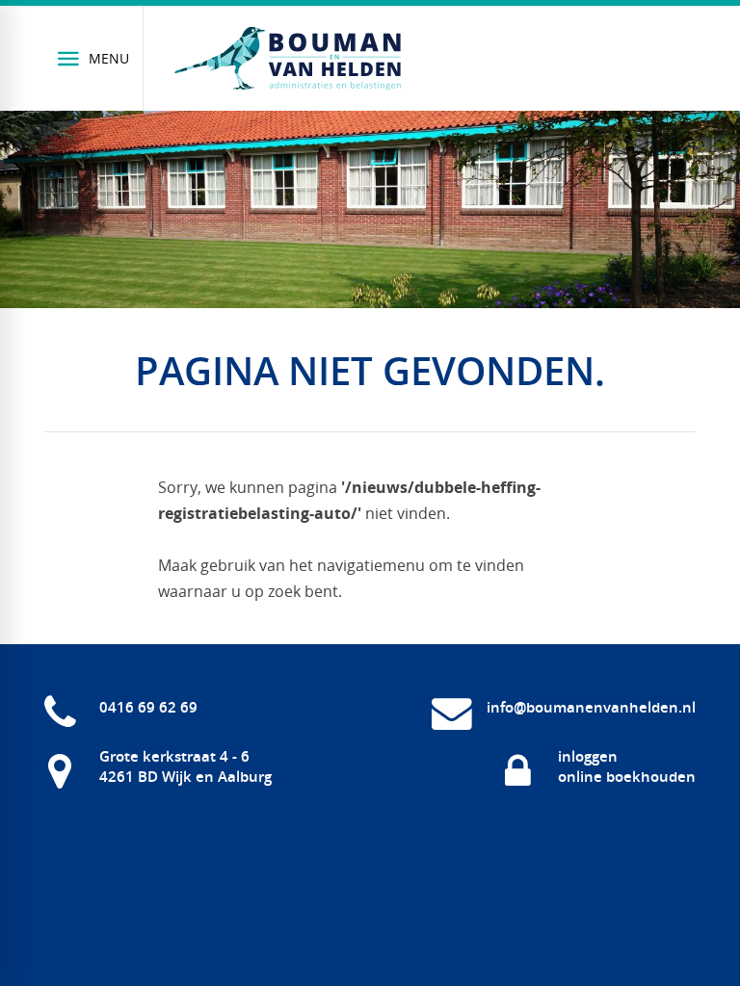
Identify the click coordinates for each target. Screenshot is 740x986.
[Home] (288, 59)
